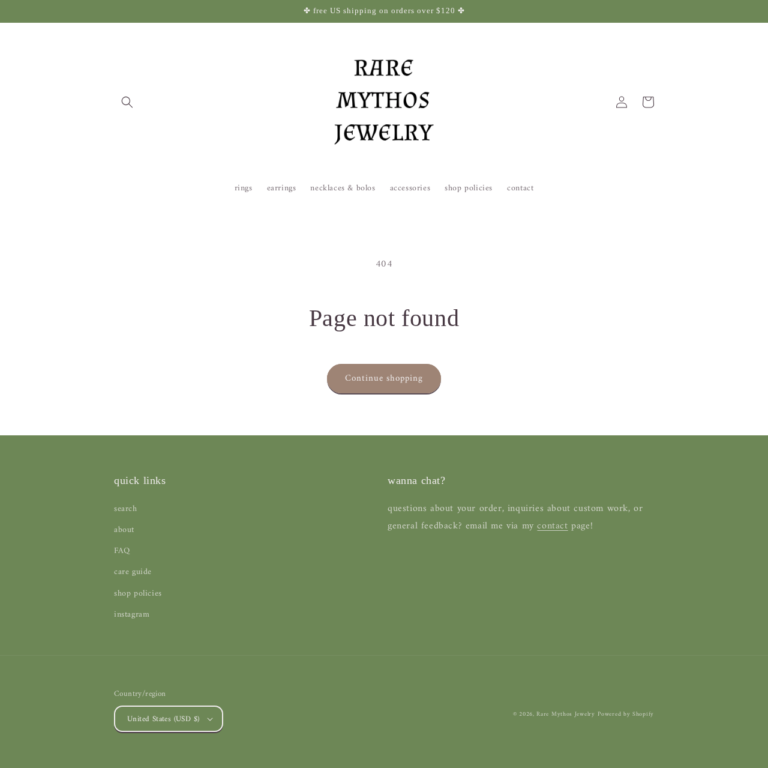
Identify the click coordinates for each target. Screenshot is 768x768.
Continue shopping (384, 378)
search (125, 508)
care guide (133, 571)
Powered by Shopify (626, 714)
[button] (127, 102)
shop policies (138, 593)
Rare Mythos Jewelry (565, 714)
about (124, 529)
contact (552, 526)
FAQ (122, 550)
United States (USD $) (163, 719)
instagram (131, 614)
